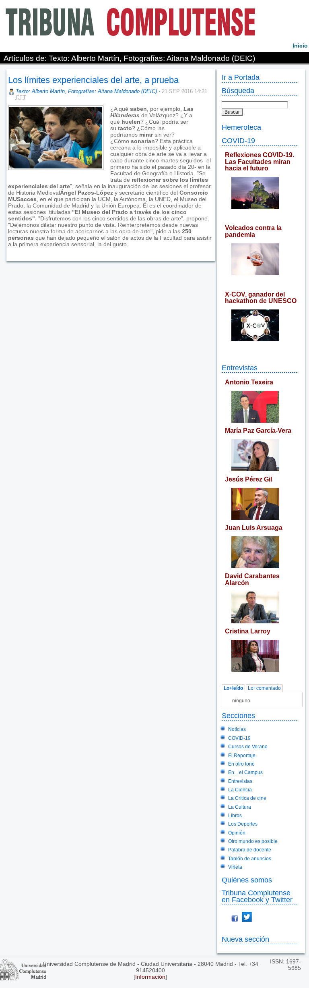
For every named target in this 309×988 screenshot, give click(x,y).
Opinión (236, 833)
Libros (235, 815)
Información (150, 976)
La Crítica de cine (247, 798)
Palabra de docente (249, 850)
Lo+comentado (264, 688)
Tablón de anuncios (249, 858)
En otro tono (241, 764)
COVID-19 (238, 140)
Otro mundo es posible (253, 841)
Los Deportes (243, 824)
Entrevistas (240, 367)
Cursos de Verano (248, 746)
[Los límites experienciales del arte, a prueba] (9, 250)
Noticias (237, 729)
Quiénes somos (247, 880)
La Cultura (239, 807)
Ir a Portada (241, 77)
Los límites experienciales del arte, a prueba (93, 80)
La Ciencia (240, 790)
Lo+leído (233, 688)
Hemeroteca (241, 127)
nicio (300, 45)
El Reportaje (241, 755)
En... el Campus (245, 772)
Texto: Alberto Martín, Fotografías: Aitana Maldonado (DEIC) (86, 91)
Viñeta (235, 867)
